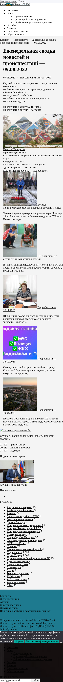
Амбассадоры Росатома (20, 510)
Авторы (11, 665)
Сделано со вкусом (18, 561)
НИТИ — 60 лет (16, 543)
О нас (10, 650)
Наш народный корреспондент (24, 540)
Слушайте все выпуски (13, 484)
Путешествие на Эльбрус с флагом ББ (28, 558)
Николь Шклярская (14, 149)
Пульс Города (14, 555)
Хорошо (19, 641)
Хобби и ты (13, 576)
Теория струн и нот (18, 573)
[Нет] (60, 642)
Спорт (10, 570)
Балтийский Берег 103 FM (15, 4)
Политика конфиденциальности (42, 641)
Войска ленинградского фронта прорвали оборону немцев (32, 206)
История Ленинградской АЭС (24, 528)
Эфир (10, 585)
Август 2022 (44, 77)
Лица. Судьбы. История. (21, 537)
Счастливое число (17, 668)
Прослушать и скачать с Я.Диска (22, 106)
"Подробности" (40, 170)
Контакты (12, 647)
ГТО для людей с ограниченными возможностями (30, 257)
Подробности (14, 552)
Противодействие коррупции (30, 656)
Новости (12, 546)
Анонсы (11, 513)
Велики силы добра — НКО (23, 516)
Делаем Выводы (16, 522)
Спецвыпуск (14, 567)
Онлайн (11, 662)
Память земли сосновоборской (24, 549)
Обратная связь (15, 671)
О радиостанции (22, 653)
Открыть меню (8, 1)
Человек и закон (16, 582)
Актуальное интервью (19, 507)
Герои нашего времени (20, 519)
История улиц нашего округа (23, 531)
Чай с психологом (17, 579)
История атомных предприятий (25, 525)
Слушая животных (17, 564)
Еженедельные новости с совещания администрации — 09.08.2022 (24, 166)
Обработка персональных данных (32, 659)
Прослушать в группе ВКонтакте (22, 109)
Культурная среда (17, 534)
